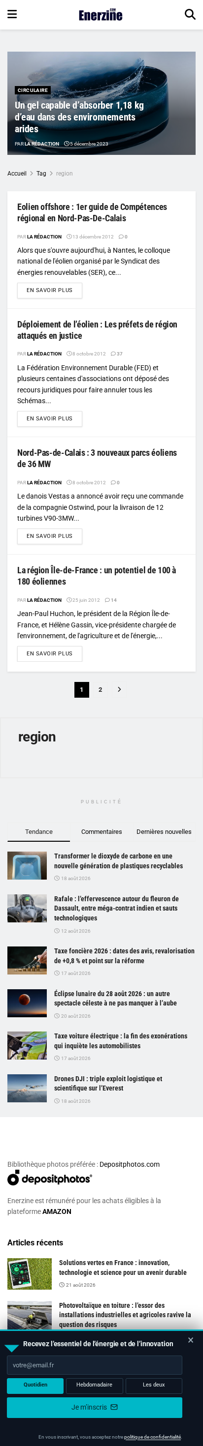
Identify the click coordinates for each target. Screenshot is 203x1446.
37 (119, 353)
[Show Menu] (12, 15)
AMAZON (56, 1211)
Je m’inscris (89, 1407)
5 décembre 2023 (88, 144)
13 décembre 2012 (92, 236)
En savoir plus (54, 290)
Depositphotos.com (130, 1164)
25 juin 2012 (85, 600)
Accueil (17, 173)
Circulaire (33, 90)
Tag (41, 173)
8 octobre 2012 (88, 353)
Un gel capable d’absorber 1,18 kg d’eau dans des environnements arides (79, 117)
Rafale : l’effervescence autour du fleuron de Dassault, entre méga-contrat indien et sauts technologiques (116, 908)
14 (113, 600)
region (64, 173)
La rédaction (42, 144)
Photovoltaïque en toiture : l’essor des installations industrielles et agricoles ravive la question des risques (125, 1314)
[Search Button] (190, 15)
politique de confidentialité (152, 1437)
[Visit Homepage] (101, 14)
